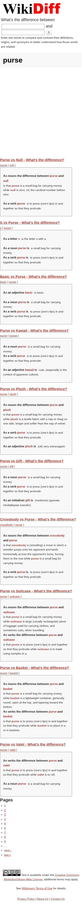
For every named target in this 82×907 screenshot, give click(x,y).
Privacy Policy (26, 898)
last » (7, 854)
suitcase (15, 596)
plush (13, 394)
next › (7, 850)
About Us (42, 898)
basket (14, 673)
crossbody (6, 524)
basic (3, 281)
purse (3, 165)
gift (11, 466)
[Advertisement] (41, 113)
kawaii (13, 335)
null (12, 165)
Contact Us (58, 898)
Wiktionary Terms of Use (37, 888)
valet (13, 749)
